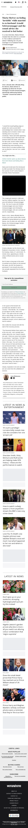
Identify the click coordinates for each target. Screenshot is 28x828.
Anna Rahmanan (12, 47)
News (22, 49)
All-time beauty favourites (7, 753)
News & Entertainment (11, 14)
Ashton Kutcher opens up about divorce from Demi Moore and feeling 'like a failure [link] (14, 161)
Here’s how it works (18, 53)
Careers (14, 805)
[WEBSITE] (14, 378)
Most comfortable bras (20, 769)
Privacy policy (14, 800)
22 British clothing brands (20, 756)
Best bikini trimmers (7, 766)
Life (3, 14)
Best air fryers (21, 766)
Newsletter (23, 80)
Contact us (14, 796)
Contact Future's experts (14, 793)
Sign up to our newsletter (20, 776)
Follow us (15, 80)
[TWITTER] (11, 378)
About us (14, 791)
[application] (14, 184)
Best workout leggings (7, 769)
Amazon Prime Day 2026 (16, 6)
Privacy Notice (20, 293)
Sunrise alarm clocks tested (21, 753)
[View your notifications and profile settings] (15, 2)
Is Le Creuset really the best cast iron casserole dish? (7, 757)
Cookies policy (14, 803)
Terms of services (19, 291)
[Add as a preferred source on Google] (14, 815)
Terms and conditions (14, 798)
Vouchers (14, 760)
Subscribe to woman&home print (8, 777)
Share (6, 80)
